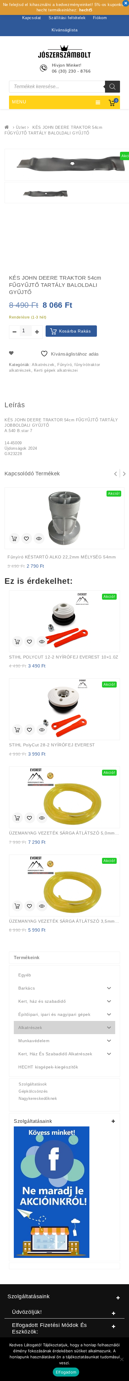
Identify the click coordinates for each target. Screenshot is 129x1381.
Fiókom (100, 18)
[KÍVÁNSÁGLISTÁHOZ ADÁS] (26, 539)
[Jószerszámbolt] (8, 127)
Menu (19, 101)
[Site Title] (65, 51)
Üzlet (21, 127)
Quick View (39, 539)
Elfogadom (66, 1372)
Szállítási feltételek (67, 18)
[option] (45, 194)
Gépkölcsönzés (33, 1091)
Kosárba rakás (75, 331)
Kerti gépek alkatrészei (56, 370)
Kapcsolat (31, 18)
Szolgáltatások (33, 1084)
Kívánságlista (65, 30)
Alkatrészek (43, 364)
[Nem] (121, 1359)
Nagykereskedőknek (38, 1098)
